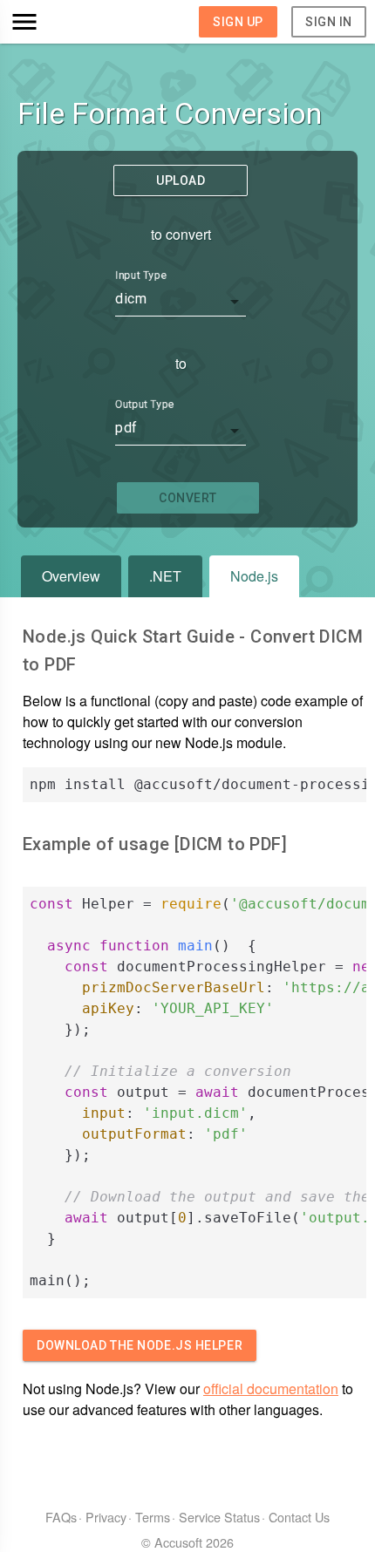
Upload (180, 180)
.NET (165, 576)
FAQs (61, 1517)
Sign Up (238, 22)
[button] (54, 22)
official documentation (270, 1388)
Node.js (254, 576)
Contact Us (299, 1517)
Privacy (105, 1517)
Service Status (219, 1517)
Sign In (328, 22)
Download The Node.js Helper (139, 1345)
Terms (152, 1517)
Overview (71, 576)
